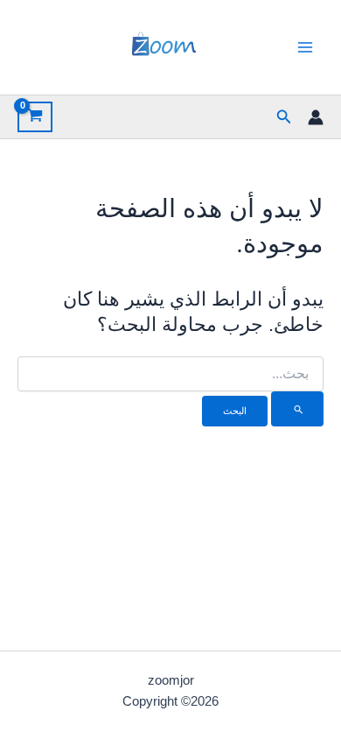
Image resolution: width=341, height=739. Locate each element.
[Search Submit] (297, 408)
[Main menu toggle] (305, 47)
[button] (282, 117)
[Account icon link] (316, 117)
